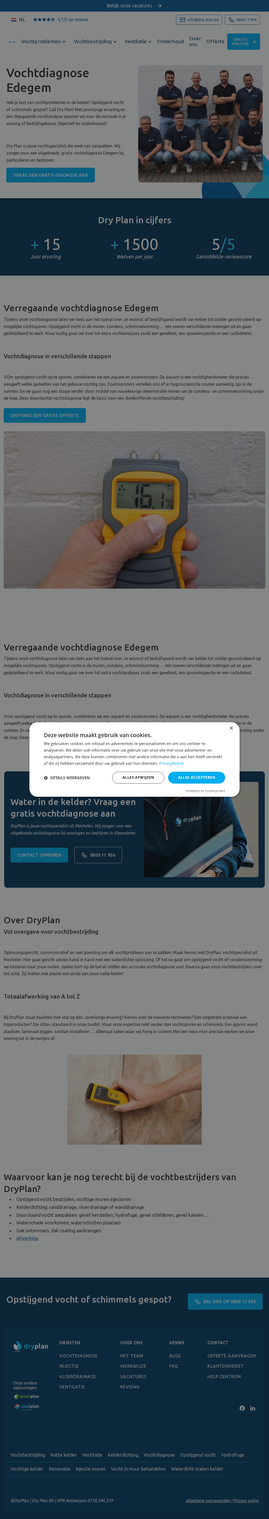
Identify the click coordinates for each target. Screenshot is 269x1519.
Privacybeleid (171, 763)
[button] (67, 777)
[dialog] (134, 759)
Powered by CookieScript (205, 791)
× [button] (231, 728)
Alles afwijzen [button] (138, 777)
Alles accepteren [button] (196, 777)
